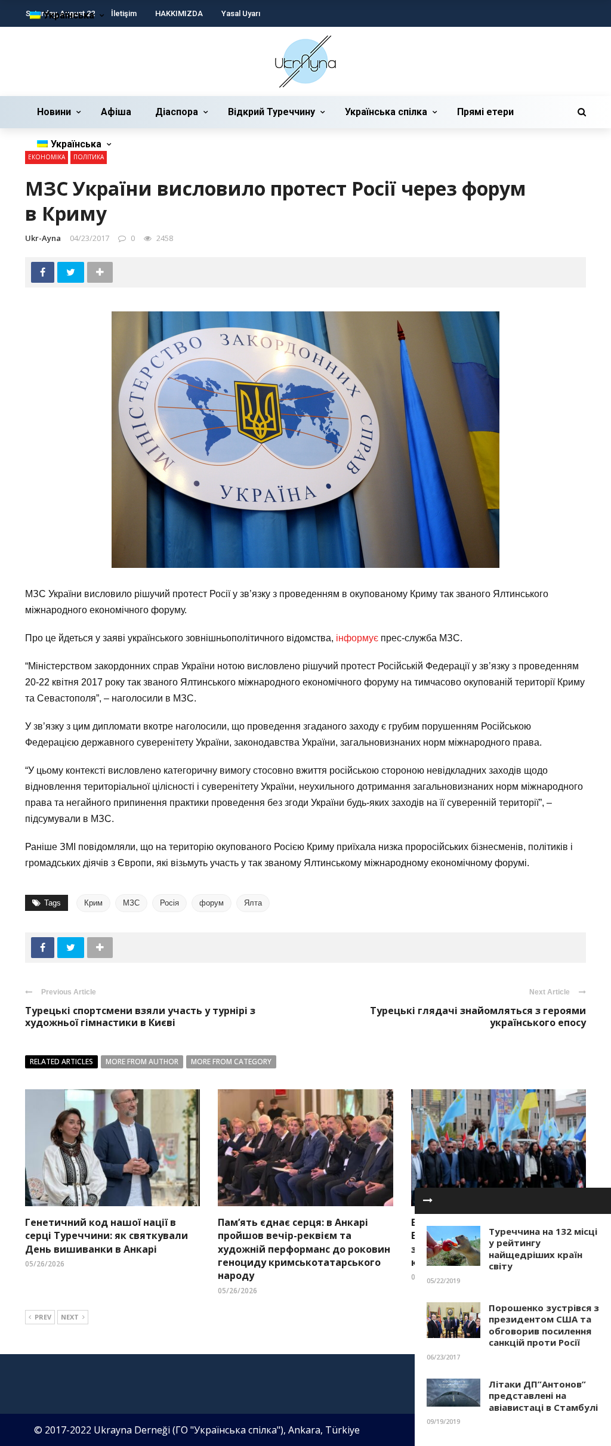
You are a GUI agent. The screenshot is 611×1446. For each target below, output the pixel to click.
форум (211, 902)
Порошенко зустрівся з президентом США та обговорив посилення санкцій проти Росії (544, 1325)
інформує (358, 638)
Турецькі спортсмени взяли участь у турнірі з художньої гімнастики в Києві (140, 1017)
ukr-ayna (43, 238)
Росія (169, 902)
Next (70, 1316)
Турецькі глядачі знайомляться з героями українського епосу (478, 1017)
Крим (93, 902)
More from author (142, 1061)
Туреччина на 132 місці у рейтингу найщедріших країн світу (543, 1248)
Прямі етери (485, 112)
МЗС (131, 902)
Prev (43, 1316)
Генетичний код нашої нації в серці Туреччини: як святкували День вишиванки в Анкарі (106, 1236)
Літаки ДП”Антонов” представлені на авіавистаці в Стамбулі (543, 1395)
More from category (231, 1061)
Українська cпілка (386, 112)
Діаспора (176, 112)
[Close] (428, 1201)
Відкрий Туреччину (271, 112)
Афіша (116, 112)
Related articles (61, 1061)
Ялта (253, 902)
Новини (54, 112)
